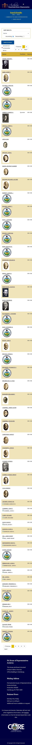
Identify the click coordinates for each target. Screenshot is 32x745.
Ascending (9, 36)
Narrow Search (8, 42)
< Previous (18, 46)
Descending (18, 36)
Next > (26, 49)
